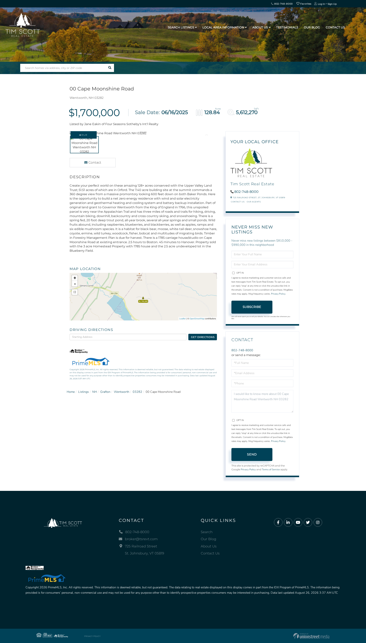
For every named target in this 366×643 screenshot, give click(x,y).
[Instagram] (318, 522)
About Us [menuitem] (260, 27)
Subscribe (252, 307)
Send (252, 454)
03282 (137, 392)
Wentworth (121, 392)
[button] (110, 68)
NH (94, 392)
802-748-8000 (283, 3)
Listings (83, 392)
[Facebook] (278, 522)
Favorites (305, 3)
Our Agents (254, 201)
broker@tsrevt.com (141, 539)
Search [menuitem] (207, 532)
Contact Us (237, 201)
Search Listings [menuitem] (181, 27)
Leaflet (182, 318)
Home (71, 392)
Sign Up (332, 3)
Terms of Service (271, 469)
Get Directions (202, 337)
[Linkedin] (288, 522)
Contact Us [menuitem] (335, 27)
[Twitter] (308, 522)
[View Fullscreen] (75, 292)
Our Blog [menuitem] (312, 27)
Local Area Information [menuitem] (223, 27)
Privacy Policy (278, 293)
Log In (321, 3)
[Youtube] (298, 522)
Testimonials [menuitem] (287, 27)
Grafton (105, 392)
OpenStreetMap (196, 318)
